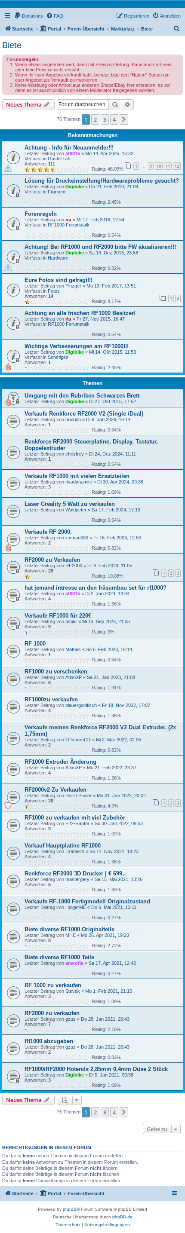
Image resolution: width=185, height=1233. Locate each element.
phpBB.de (122, 1217)
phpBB (70, 1209)
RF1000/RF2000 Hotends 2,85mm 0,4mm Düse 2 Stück (96, 1069)
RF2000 (73, 565)
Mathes (73, 649)
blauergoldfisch (81, 705)
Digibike (74, 186)
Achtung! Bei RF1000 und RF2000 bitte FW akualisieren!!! (100, 247)
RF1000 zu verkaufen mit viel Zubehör (75, 817)
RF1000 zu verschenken (56, 671)
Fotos (54, 291)
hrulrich (73, 419)
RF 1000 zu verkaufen (53, 985)
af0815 (72, 153)
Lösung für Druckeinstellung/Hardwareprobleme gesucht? (102, 180)
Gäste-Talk (59, 158)
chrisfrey (74, 453)
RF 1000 (35, 643)
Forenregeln (41, 214)
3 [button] (104, 119)
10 (159, 166)
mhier (71, 621)
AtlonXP (73, 677)
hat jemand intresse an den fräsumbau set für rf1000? (95, 587)
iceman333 (76, 537)
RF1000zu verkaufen (51, 699)
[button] (124, 119)
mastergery (77, 879)
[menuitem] (28, 16)
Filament (56, 191)
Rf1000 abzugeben (49, 1041)
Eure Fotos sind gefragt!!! (58, 280)
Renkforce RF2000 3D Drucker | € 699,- (75, 873)
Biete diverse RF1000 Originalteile (69, 929)
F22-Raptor (77, 823)
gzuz (70, 1019)
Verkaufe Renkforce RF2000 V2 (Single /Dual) (84, 413)
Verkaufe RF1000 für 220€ (58, 615)
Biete (12, 45)
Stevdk (72, 991)
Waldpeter (75, 509)
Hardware (58, 257)
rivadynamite (78, 481)
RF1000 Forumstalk (68, 224)
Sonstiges (58, 357)
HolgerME (75, 907)
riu (68, 219)
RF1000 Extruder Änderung (60, 762)
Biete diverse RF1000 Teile (59, 957)
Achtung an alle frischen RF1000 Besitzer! (80, 313)
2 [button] (95, 119)
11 (168, 166)
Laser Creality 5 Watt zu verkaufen (70, 504)
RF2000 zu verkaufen (52, 1013)
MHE (70, 935)
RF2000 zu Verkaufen (52, 560)
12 (177, 166)
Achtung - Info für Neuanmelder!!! (69, 147)
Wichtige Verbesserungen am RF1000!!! (77, 346)
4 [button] (114, 119)
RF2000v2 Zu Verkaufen (55, 789)
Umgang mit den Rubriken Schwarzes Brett (82, 395)
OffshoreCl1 (78, 739)
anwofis (74, 963)
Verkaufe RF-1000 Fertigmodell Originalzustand (87, 901)
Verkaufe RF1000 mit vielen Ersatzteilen (77, 476)
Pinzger (73, 285)
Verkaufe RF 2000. (48, 532)
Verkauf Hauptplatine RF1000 (63, 845)
